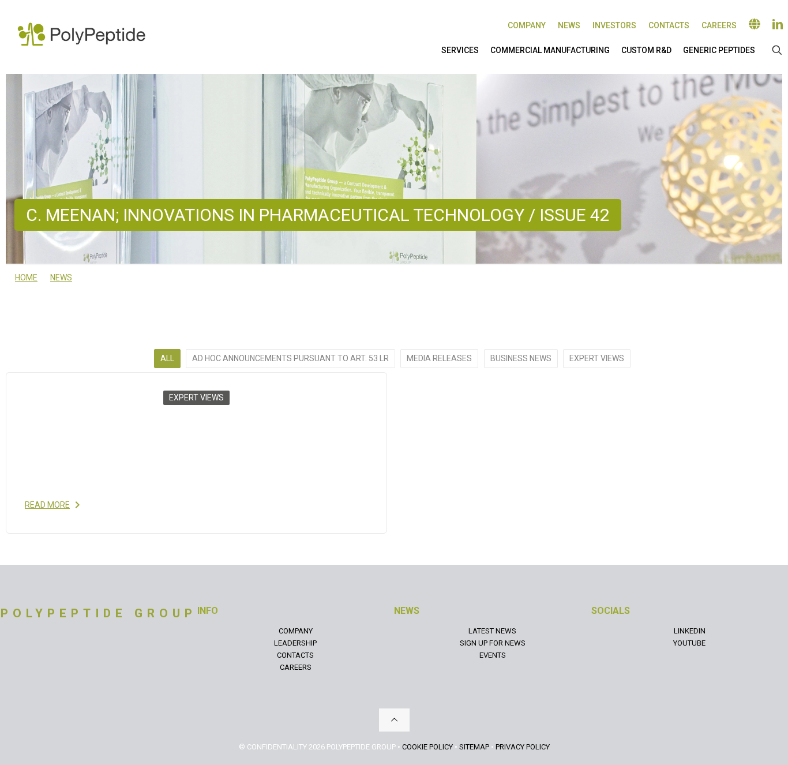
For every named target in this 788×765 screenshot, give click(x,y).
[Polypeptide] (81, 34)
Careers (719, 25)
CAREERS (296, 667)
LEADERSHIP (295, 643)
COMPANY (296, 631)
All (167, 358)
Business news (520, 358)
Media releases (439, 358)
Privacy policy (523, 746)
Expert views (596, 358)
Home (26, 277)
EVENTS (492, 655)
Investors (614, 25)
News (569, 25)
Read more (47, 504)
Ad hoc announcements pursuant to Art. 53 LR (290, 358)
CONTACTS (295, 655)
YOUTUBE (689, 643)
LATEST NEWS (492, 631)
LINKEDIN (690, 631)
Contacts (668, 25)
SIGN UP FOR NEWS (493, 643)
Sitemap (474, 746)
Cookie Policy (427, 746)
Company (527, 25)
